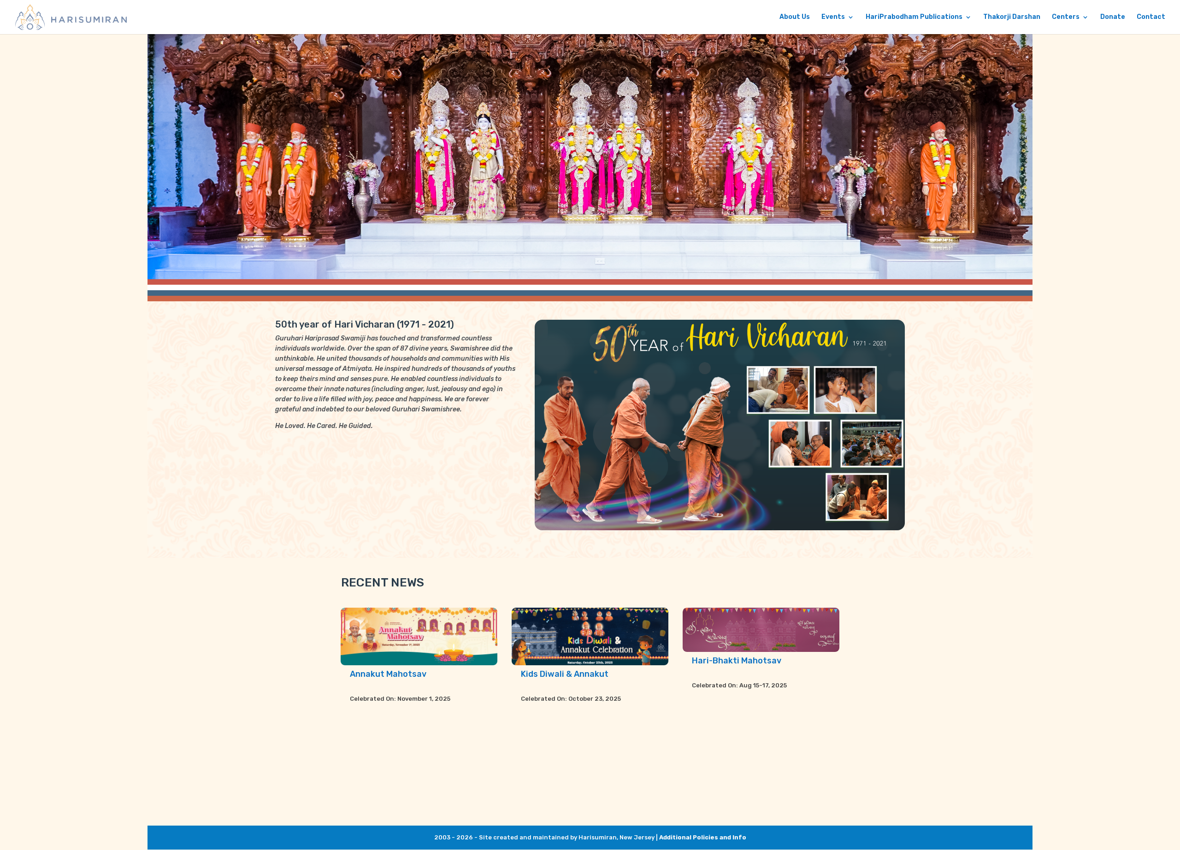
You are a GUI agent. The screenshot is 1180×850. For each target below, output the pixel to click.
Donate (1112, 17)
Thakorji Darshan (1011, 17)
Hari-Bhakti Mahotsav (736, 661)
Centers (1066, 17)
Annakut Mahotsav (388, 674)
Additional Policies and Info (702, 837)
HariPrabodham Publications (914, 17)
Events (833, 17)
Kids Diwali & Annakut (564, 674)
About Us (794, 17)
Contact (1151, 17)
